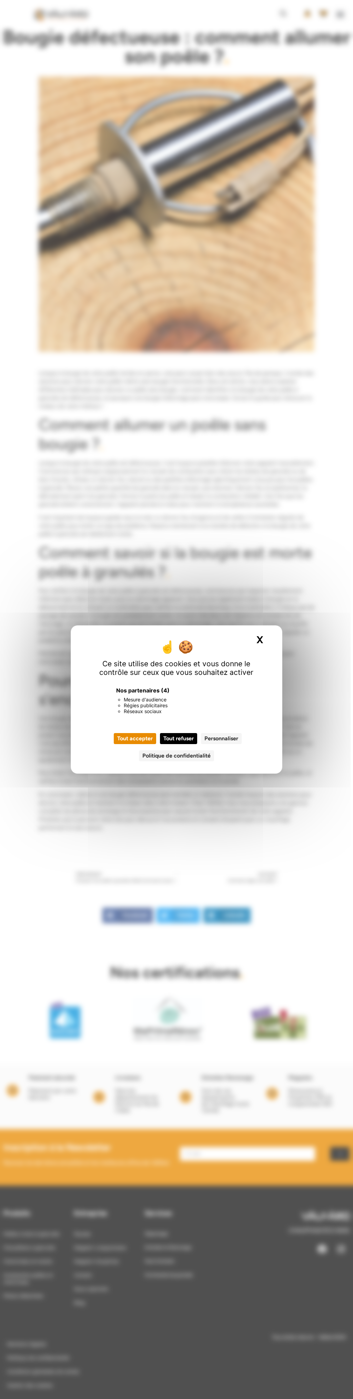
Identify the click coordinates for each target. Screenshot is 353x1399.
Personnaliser (221, 738)
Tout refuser (178, 738)
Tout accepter (135, 738)
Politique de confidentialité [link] (176, 755)
